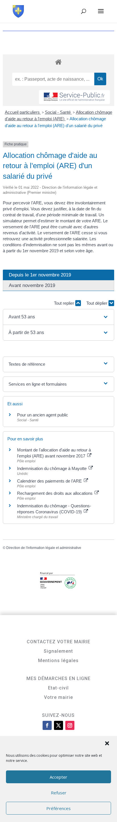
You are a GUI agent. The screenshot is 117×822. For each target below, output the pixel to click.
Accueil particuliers (23, 112)
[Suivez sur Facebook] (47, 725)
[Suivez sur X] (58, 725)
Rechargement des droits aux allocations (55, 493)
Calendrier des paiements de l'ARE (50, 481)
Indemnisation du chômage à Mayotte (52, 468)
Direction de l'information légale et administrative (43, 548)
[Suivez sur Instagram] (69, 725)
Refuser (58, 792)
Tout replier (64, 303)
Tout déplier (97, 303)
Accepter (58, 777)
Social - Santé (58, 112)
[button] (107, 743)
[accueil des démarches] (58, 61)
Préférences (58, 808)
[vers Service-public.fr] (74, 97)
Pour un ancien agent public (42, 414)
